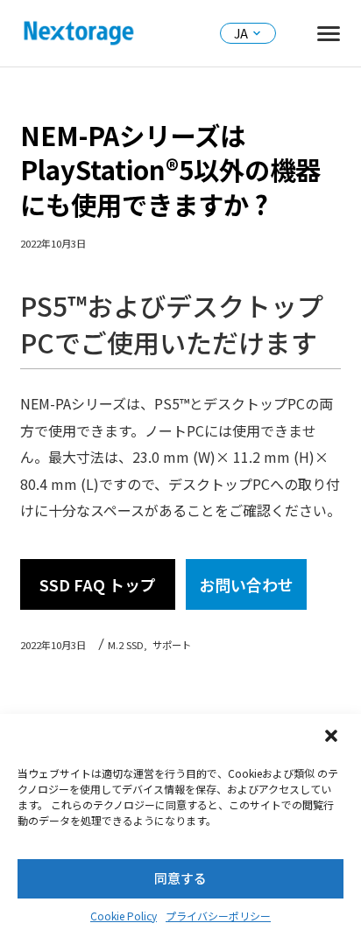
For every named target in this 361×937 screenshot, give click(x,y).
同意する (180, 878)
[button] (332, 737)
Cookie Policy (123, 915)
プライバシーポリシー (218, 915)
